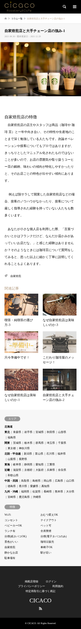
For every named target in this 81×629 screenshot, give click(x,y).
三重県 (51, 464)
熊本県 (59, 491)
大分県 (70, 491)
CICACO (40, 600)
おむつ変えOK (49, 514)
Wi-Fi (7, 514)
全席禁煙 (45, 531)
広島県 (59, 480)
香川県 (23, 486)
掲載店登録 (31, 581)
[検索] (64, 7)
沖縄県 (37, 497)
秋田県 (51, 432)
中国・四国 (11, 480)
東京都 (12, 448)
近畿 (7, 469)
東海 (7, 464)
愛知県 (40, 464)
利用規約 (57, 586)
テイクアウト (48, 520)
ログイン (51, 581)
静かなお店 (11, 552)
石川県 (50, 453)
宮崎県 (12, 497)
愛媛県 (34, 486)
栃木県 (28, 442)
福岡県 (25, 491)
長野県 (23, 459)
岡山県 (48, 480)
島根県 (36, 480)
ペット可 (45, 525)
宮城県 (40, 432)
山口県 (70, 480)
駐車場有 (9, 558)
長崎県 (48, 491)
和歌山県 (13, 475)
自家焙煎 (15, 276)
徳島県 (12, 486)
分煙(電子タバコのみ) (53, 536)
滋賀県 (17, 469)
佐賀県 (36, 491)
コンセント (11, 520)
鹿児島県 (24, 497)
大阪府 (40, 469)
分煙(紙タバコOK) (15, 536)
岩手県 (28, 432)
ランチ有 (9, 531)
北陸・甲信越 (12, 453)
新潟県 (28, 453)
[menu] (74, 7)
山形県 (62, 432)
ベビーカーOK (13, 525)
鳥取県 (25, 480)
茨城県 (17, 442)
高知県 (45, 486)
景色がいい (11, 541)
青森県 (17, 432)
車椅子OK (46, 547)
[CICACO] (19, 6)
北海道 (8, 426)
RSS (40, 608)
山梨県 (12, 459)
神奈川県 (24, 448)
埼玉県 (51, 442)
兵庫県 (51, 469)
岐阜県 (17, 464)
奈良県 (62, 469)
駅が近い (45, 552)
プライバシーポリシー (31, 586)
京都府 (28, 469)
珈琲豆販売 (47, 541)
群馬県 (40, 442)
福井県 (62, 453)
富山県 (39, 453)
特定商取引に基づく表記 (40, 591)
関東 (7, 442)
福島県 (12, 437)
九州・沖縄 (11, 491)
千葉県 (62, 442)
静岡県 (28, 464)
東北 (7, 432)
